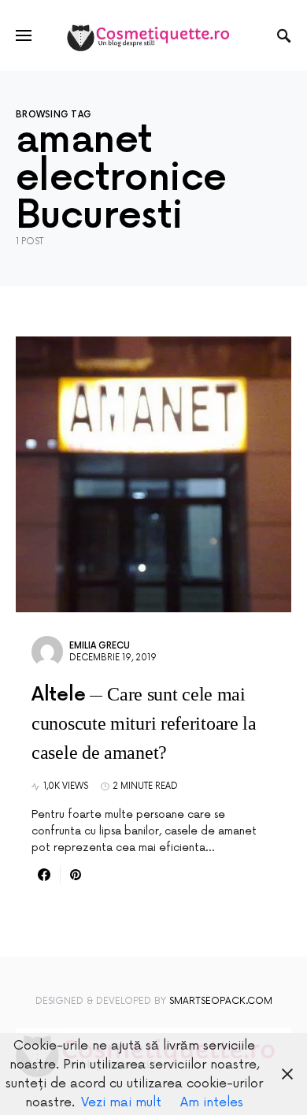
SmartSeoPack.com (220, 1001)
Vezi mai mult (121, 1102)
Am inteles (211, 1102)
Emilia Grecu (99, 646)
